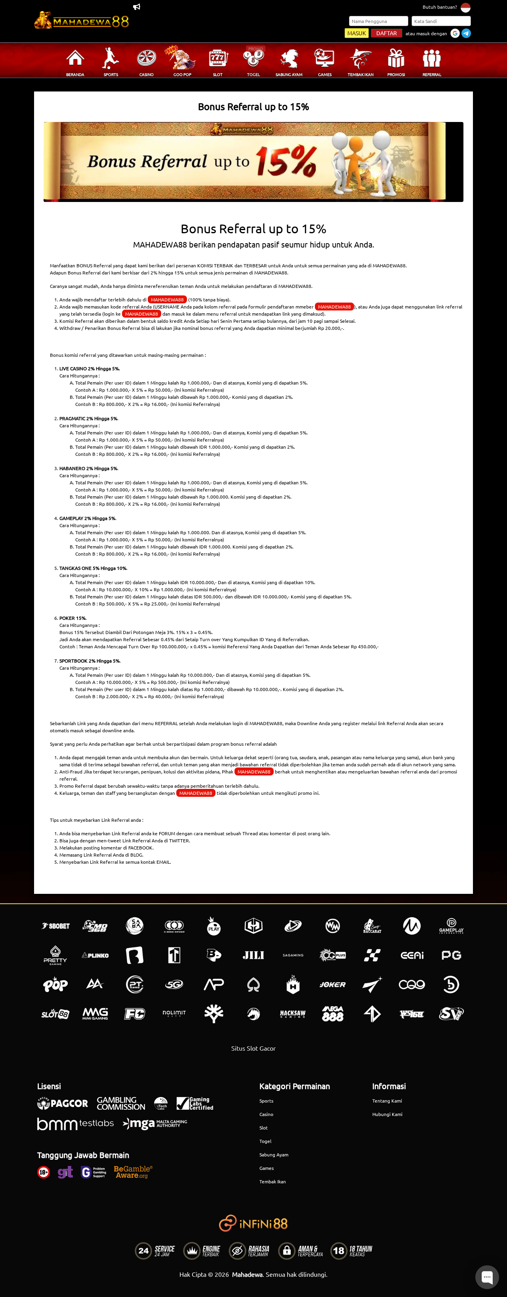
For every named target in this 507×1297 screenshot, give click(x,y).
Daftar (386, 32)
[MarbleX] (372, 955)
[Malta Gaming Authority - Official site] (159, 1128)
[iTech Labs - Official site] (164, 1107)
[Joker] (333, 984)
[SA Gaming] (293, 955)
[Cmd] (95, 926)
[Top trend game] (174, 955)
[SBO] (55, 926)
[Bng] (451, 984)
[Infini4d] (372, 1014)
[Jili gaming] (253, 955)
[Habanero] (293, 984)
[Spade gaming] (253, 984)
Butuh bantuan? (440, 7)
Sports (266, 1100)
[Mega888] (333, 1014)
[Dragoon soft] (253, 1014)
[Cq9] (412, 984)
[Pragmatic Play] (214, 926)
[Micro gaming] (412, 926)
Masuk (356, 32)
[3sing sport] (174, 926)
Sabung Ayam (273, 1154)
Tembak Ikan (272, 1181)
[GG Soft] (253, 926)
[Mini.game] (95, 955)
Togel (265, 1141)
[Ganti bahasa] (466, 7)
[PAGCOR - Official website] (66, 1107)
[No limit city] (174, 1014)
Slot (263, 1127)
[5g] (174, 984)
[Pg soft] (451, 955)
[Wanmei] (333, 926)
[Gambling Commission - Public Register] (125, 1107)
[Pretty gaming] (55, 955)
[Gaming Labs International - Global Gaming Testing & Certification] (199, 1107)
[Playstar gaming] (372, 984)
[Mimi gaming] (95, 1014)
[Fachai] (135, 1014)
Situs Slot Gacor (253, 1048)
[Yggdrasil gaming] (214, 1014)
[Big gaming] (135, 955)
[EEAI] (412, 955)
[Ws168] (412, 1014)
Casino (266, 1114)
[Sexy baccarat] (372, 926)
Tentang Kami (387, 1100)
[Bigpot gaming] (214, 955)
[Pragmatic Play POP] (55, 984)
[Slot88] (55, 1014)
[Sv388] (451, 1014)
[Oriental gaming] (333, 955)
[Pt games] (135, 984)
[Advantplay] (214, 984)
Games (266, 1168)
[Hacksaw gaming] (293, 1014)
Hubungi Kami (387, 1114)
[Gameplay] (451, 926)
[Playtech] (293, 926)
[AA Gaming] (95, 984)
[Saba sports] (135, 926)
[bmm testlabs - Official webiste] (79, 1128)
